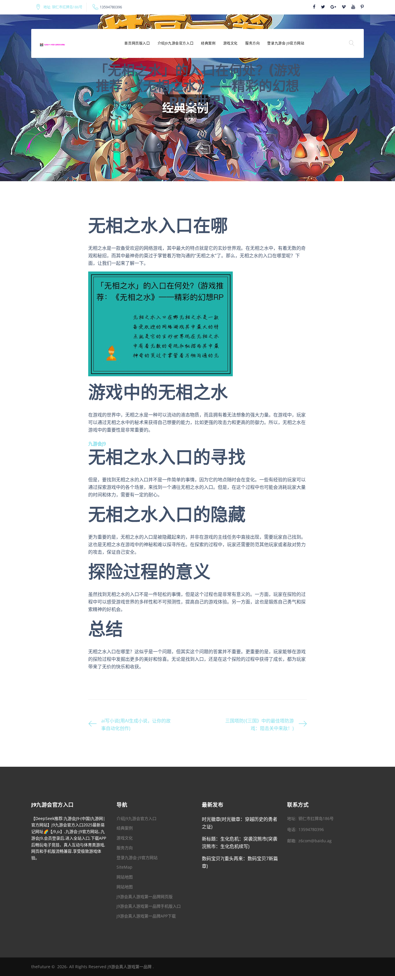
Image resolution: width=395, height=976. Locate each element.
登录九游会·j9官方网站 (285, 43)
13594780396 (111, 7)
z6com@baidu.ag (315, 840)
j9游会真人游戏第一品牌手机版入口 (149, 906)
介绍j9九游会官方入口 (176, 43)
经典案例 (208, 43)
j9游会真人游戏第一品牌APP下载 (146, 916)
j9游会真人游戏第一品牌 (130, 966)
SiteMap (124, 867)
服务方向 (252, 43)
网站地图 (125, 877)
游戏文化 (230, 43)
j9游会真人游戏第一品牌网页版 (145, 896)
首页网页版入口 (137, 43)
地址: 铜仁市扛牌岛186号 (62, 7)
